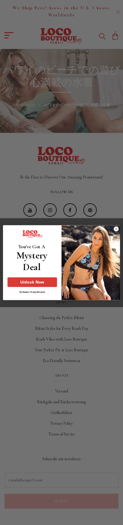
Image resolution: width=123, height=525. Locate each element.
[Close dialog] (116, 229)
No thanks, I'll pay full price (32, 292)
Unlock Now (32, 282)
